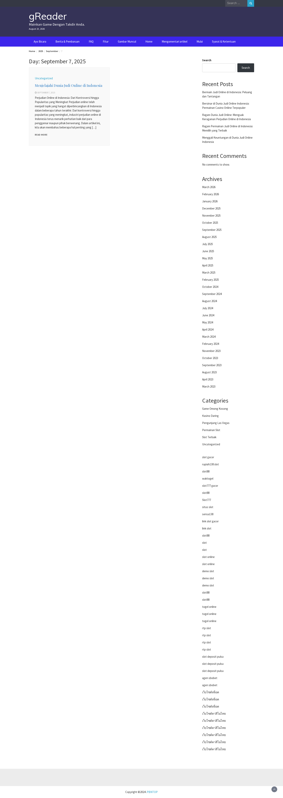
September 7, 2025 (46, 92)
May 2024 (207, 322)
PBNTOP (152, 792)
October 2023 (210, 358)
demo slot (208, 571)
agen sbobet (209, 678)
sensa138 (207, 514)
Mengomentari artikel (174, 41)
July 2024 (207, 308)
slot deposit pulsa (213, 656)
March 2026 (208, 187)
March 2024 (208, 336)
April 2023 (207, 379)
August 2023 (209, 372)
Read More (41, 134)
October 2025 (210, 222)
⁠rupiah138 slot (210, 464)
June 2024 (208, 315)
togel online (209, 607)
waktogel (207, 478)
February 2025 (210, 279)
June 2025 (208, 251)
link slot (206, 528)
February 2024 (210, 344)
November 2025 (211, 215)
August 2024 (209, 301)
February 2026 (210, 194)
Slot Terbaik (209, 437)
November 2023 (211, 351)
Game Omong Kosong (215, 408)
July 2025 (207, 244)
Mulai (200, 41)
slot (204, 542)
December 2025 (211, 208)
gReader (48, 16)
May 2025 (207, 258)
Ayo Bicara (40, 41)
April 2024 (207, 329)
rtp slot (206, 628)
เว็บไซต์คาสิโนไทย (214, 713)
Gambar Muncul (127, 41)
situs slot (207, 507)
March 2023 (208, 386)
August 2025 (209, 237)
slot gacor (208, 457)
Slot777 (206, 500)
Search (206, 60)
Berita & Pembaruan (67, 41)
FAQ (91, 41)
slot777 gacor (210, 485)
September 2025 (212, 230)
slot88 (205, 471)
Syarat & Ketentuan (224, 41)
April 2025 (207, 265)
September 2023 (212, 365)
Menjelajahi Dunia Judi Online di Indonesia (68, 85)
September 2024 (212, 294)
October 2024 (210, 287)
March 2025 (208, 272)
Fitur (106, 41)
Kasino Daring (210, 416)
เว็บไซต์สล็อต (210, 692)
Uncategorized (44, 78)
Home (148, 41)
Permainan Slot (211, 430)
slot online (208, 557)
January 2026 (210, 201)
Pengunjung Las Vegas (215, 423)
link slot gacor (210, 521)
